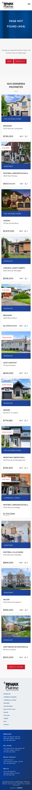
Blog (5, 721)
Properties (7, 694)
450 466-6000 (10, 740)
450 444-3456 (10, 752)
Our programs (8, 706)
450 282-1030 (10, 775)
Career (6, 718)
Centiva (19, 787)
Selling (6, 712)
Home (9, 61)
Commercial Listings (10, 700)
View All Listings (16, 667)
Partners (6, 703)
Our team (7, 715)
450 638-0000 (10, 763)
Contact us (20, 61)
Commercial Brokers (10, 697)
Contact (6, 724)
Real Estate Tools (9, 709)
